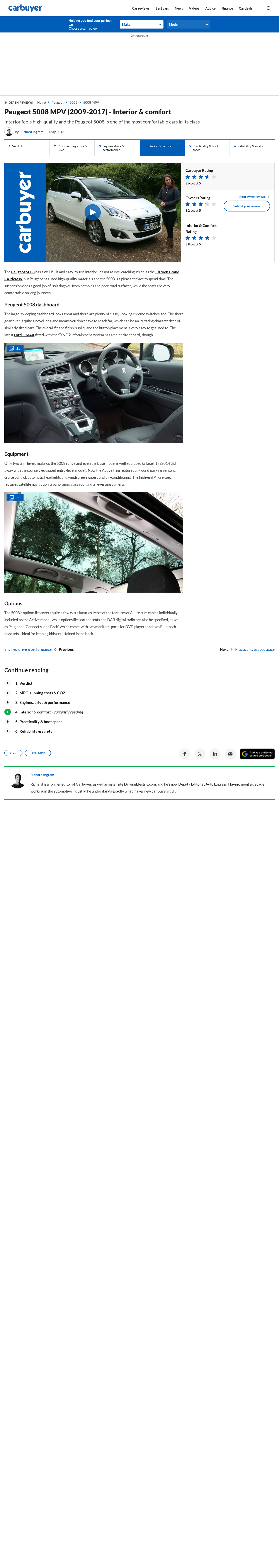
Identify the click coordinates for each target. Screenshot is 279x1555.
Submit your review (246, 206)
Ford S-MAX (24, 335)
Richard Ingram (31, 132)
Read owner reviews (252, 196)
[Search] (269, 8)
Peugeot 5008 (23, 272)
